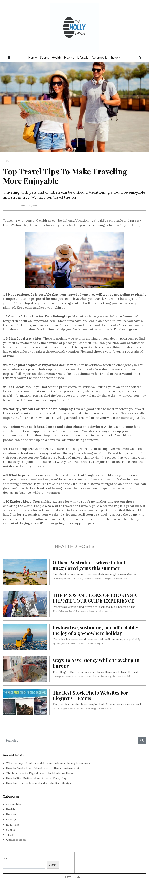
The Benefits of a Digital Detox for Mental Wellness (39, 773)
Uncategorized (16, 839)
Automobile (99, 57)
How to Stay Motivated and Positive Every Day (36, 778)
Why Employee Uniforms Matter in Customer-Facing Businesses (48, 763)
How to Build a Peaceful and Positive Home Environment (42, 768)
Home (32, 57)
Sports (44, 57)
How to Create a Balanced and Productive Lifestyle (39, 783)
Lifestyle (82, 57)
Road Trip (12, 824)
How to (69, 57)
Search (6, 858)
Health (56, 57)
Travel (114, 57)
